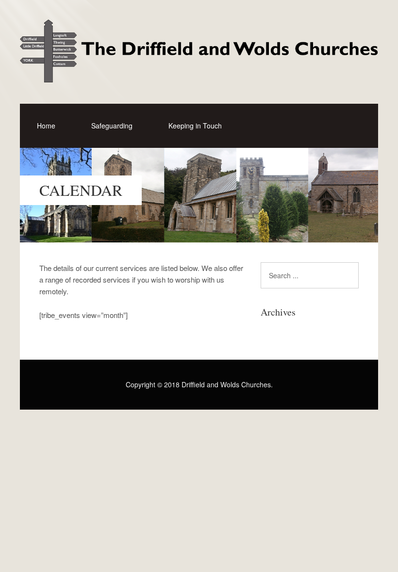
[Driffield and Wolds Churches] (199, 73)
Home (46, 125)
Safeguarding (112, 125)
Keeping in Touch (195, 125)
